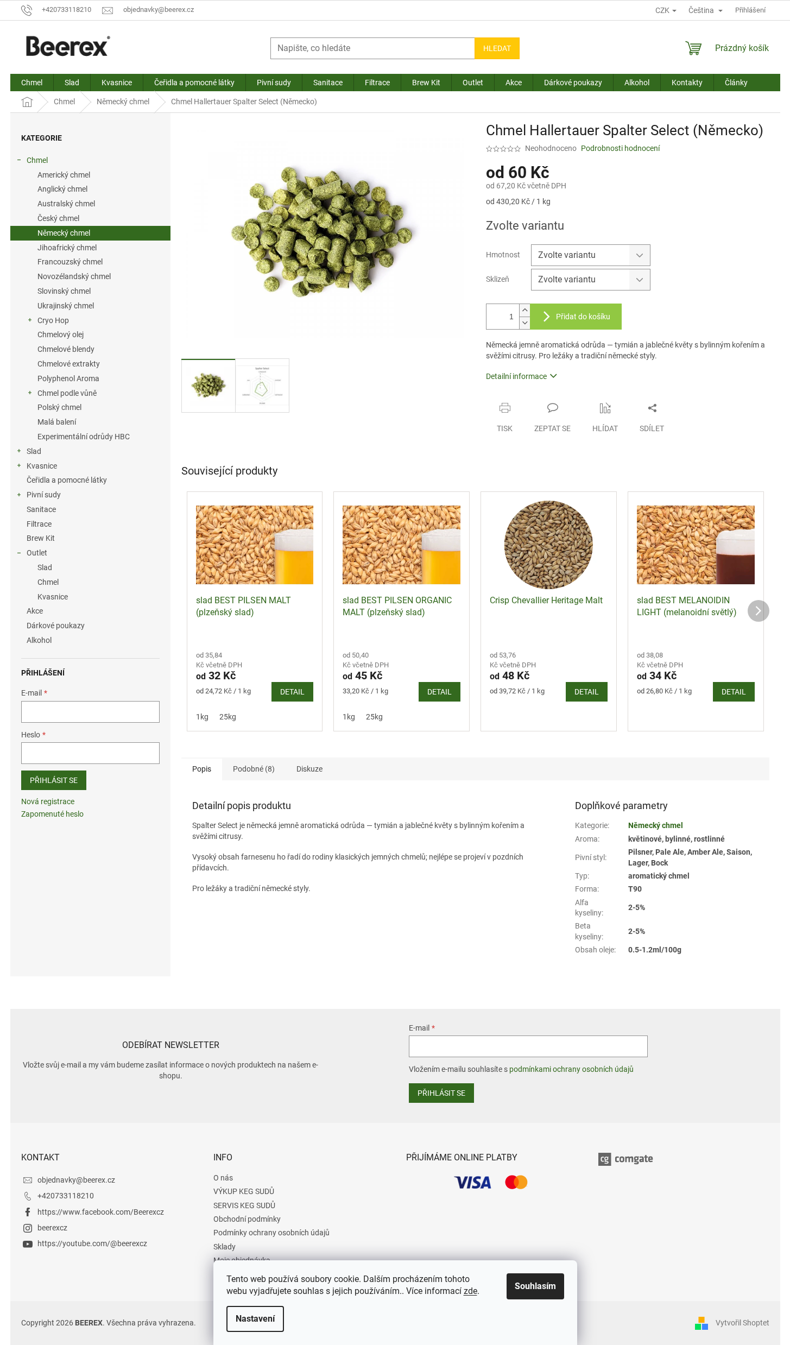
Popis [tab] (201, 769)
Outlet (37, 552)
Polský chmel (59, 407)
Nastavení (255, 1319)
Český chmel (58, 218)
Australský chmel (66, 203)
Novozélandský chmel (74, 276)
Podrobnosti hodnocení (620, 148)
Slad (34, 451)
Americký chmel (63, 175)
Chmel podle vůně (67, 393)
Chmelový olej (60, 334)
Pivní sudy (44, 494)
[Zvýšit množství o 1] (524, 310)
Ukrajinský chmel (65, 305)
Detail (292, 691)
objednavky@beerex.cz (76, 1180)
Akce (35, 611)
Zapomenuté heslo (52, 814)
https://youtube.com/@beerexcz (92, 1243)
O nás (223, 1177)
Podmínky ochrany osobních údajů (271, 1232)
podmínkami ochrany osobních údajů (571, 1069)
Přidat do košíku (583, 316)
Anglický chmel (62, 189)
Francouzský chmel (70, 261)
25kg (227, 716)
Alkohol (39, 640)
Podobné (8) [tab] (254, 769)
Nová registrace (47, 801)
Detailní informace (516, 376)
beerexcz (52, 1227)
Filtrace (39, 524)
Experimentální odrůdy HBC (83, 436)
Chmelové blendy (65, 349)
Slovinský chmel (64, 291)
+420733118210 (65, 1195)
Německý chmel (63, 233)
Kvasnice (42, 466)
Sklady (224, 1246)
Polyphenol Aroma (68, 378)
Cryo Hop (53, 320)
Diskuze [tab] (309, 769)
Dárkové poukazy (56, 625)
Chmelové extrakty (68, 363)
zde (470, 1291)
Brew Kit (41, 538)
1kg (202, 716)
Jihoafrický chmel (67, 247)
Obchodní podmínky (247, 1219)
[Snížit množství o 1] (524, 323)
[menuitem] (31, 82)
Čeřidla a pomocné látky (67, 480)
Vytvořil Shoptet (742, 1322)
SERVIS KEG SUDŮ (244, 1205)
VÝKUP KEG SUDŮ (243, 1191)
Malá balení (56, 422)
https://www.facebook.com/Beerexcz (100, 1212)
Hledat (497, 48)
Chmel (37, 160)
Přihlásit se (54, 780)
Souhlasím (535, 1286)
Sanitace (41, 509)
